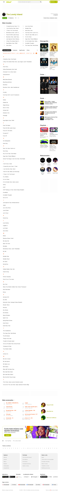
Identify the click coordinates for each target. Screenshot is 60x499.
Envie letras (25, 461)
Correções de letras (27, 463)
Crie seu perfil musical (27, 457)
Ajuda (43, 457)
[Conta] (56, 2)
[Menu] (4, 2)
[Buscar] (40, 2)
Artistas (5, 459)
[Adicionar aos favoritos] (16, 18)
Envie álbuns (25, 459)
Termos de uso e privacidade (47, 459)
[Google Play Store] (5, 477)
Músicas (5, 457)
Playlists (5, 463)
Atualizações (6, 465)
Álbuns (5, 461)
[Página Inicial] (2, 440)
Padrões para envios (46, 467)
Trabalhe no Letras (45, 465)
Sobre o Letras (45, 463)
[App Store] (12, 477)
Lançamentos (6, 467)
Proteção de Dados (46, 461)
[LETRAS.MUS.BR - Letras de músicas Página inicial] (9, 2)
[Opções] (18, 18)
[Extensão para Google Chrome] (19, 477)
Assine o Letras (26, 465)
